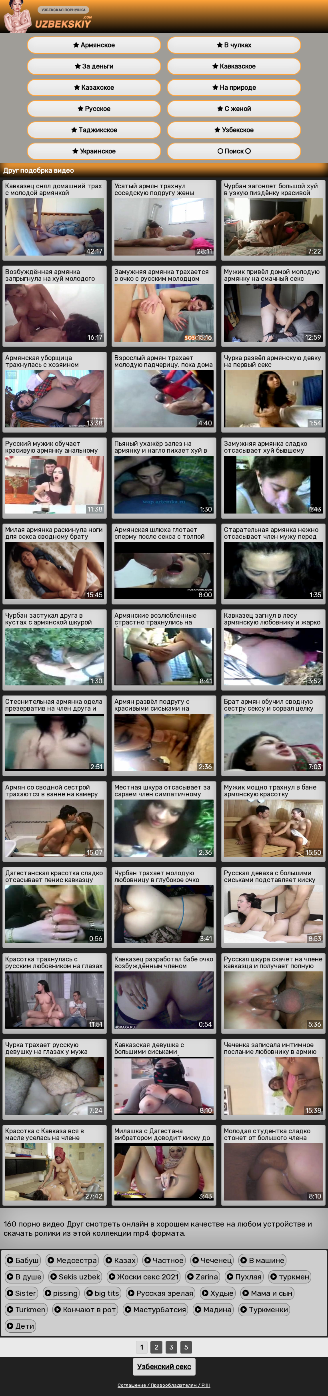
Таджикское (97, 130)
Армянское (97, 45)
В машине (265, 1260)
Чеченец (215, 1260)
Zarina (206, 1276)
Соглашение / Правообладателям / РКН (164, 1385)
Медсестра (75, 1260)
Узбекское (237, 130)
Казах (124, 1260)
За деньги (97, 66)
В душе (27, 1276)
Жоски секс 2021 (146, 1276)
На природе (237, 87)
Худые (221, 1293)
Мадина (216, 1309)
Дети (23, 1326)
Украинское (97, 151)
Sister (24, 1293)
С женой (237, 109)
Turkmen (29, 1309)
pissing (64, 1293)
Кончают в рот (88, 1309)
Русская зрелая (163, 1293)
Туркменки (267, 1309)
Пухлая (247, 1276)
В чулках (237, 45)
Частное (167, 1260)
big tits (106, 1293)
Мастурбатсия (158, 1309)
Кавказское (237, 66)
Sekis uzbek (78, 1276)
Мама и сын (270, 1293)
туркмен (293, 1276)
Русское (97, 109)
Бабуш (26, 1260)
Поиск (234, 151)
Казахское (97, 87)
